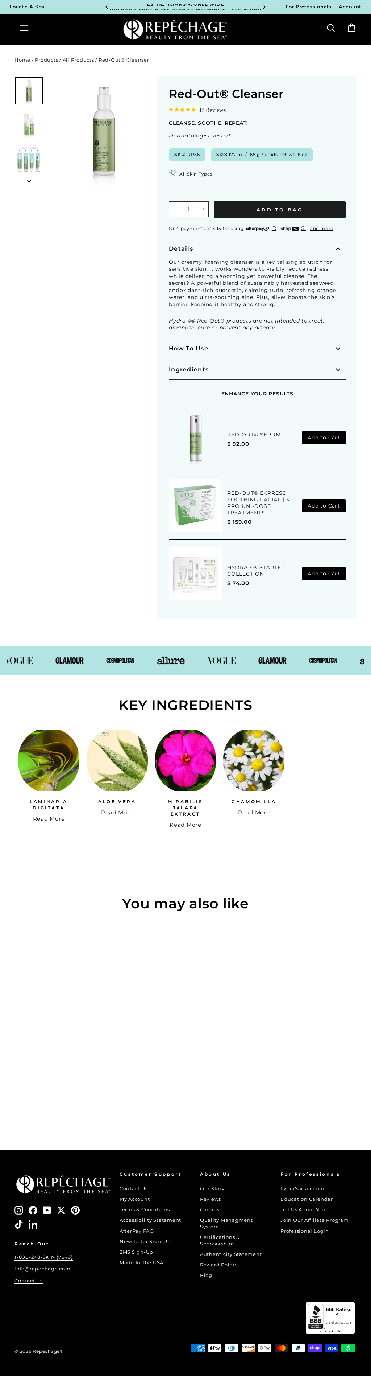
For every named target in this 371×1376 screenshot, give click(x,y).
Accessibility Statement (150, 1220)
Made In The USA (141, 1262)
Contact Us (28, 1280)
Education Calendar (306, 1199)
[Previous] (106, 7)
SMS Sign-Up (136, 1252)
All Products (78, 60)
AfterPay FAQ (137, 1231)
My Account (135, 1199)
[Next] (264, 7)
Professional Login (304, 1231)
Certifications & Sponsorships (220, 1240)
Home (22, 60)
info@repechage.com (42, 1269)
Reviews (210, 1199)
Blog (206, 1275)
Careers (210, 1209)
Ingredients (189, 369)
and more (321, 228)
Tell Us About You (302, 1209)
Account (350, 6)
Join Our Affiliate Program (314, 1220)
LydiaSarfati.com (302, 1188)
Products (46, 60)
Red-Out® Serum (254, 434)
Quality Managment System (226, 1223)
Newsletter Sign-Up (145, 1241)
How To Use (188, 348)
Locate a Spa (27, 6)
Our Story (212, 1188)
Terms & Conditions (145, 1209)
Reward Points (219, 1265)
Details (181, 248)
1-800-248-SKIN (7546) (43, 1257)
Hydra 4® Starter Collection (256, 570)
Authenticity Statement (231, 1254)
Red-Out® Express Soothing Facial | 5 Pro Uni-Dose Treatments (258, 503)
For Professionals (308, 6)
